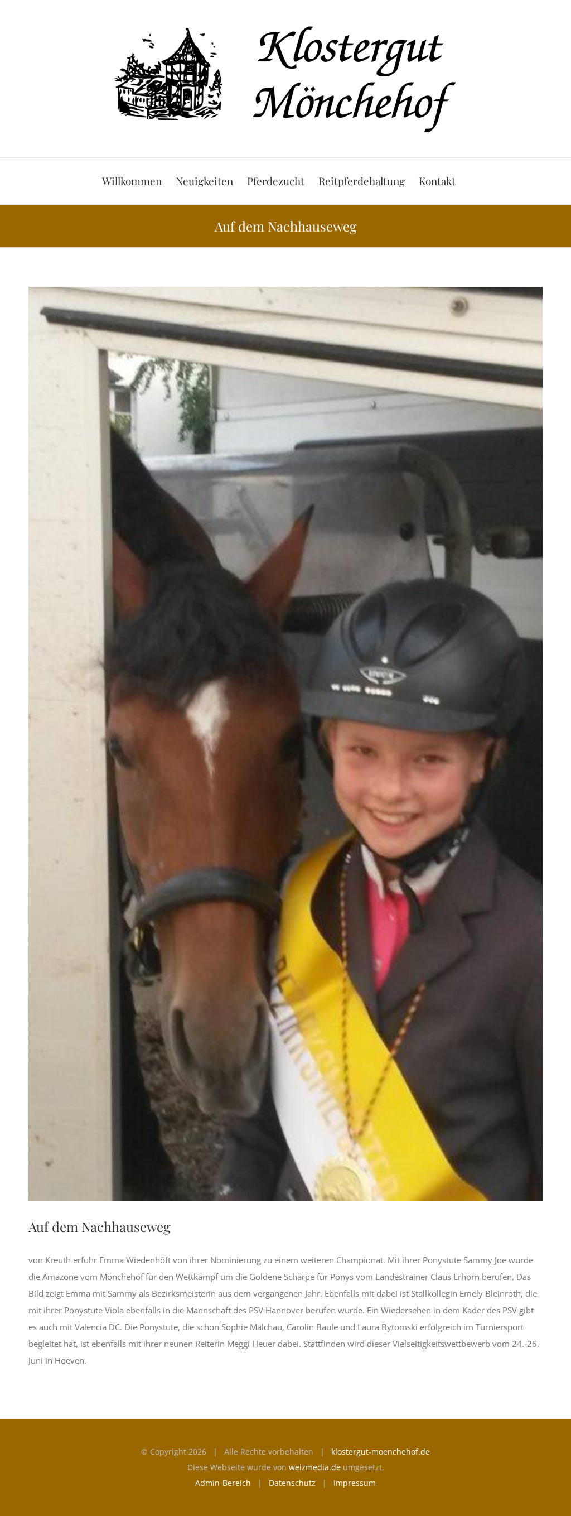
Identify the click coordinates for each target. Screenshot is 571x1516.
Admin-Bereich (223, 1483)
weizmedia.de (315, 1467)
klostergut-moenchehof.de (380, 1451)
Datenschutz (292, 1483)
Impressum (354, 1483)
